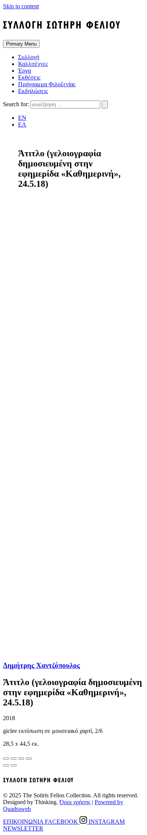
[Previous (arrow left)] (6, 765)
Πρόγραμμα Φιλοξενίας (46, 84)
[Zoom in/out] (29, 758)
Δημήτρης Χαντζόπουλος (41, 665)
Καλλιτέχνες (33, 64)
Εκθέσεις (29, 77)
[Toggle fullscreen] (21, 758)
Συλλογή (28, 57)
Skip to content (21, 6)
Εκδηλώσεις (33, 91)
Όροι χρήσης (75, 802)
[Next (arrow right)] (14, 765)
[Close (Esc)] (6, 758)
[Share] (14, 758)
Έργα (24, 70)
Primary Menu (21, 44)
